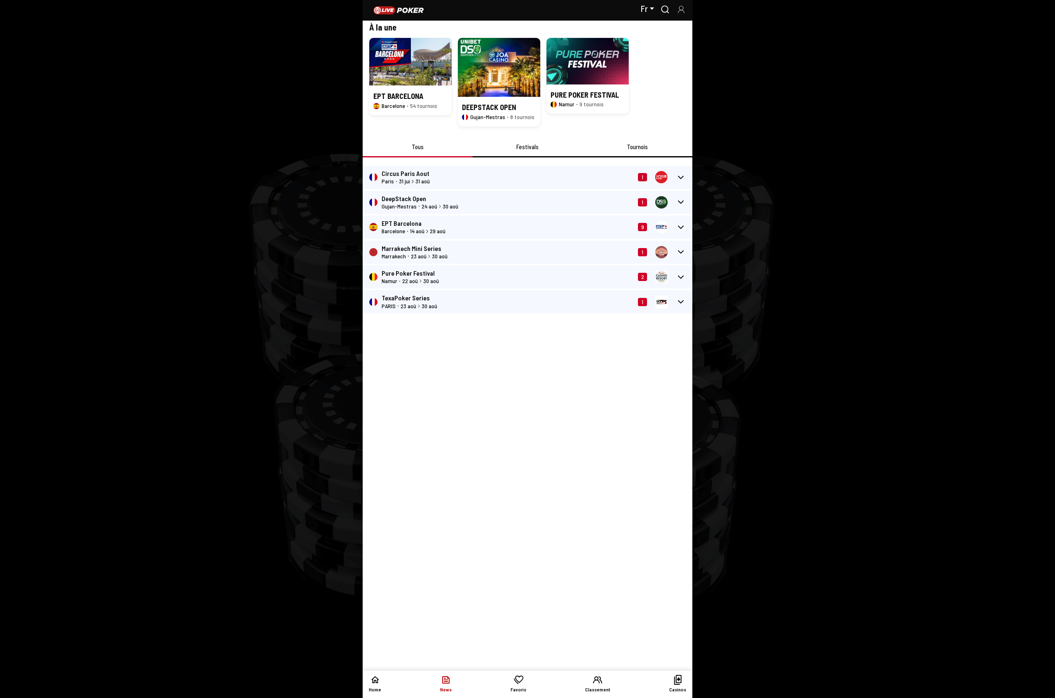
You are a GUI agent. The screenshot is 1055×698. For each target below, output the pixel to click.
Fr (644, 9)
